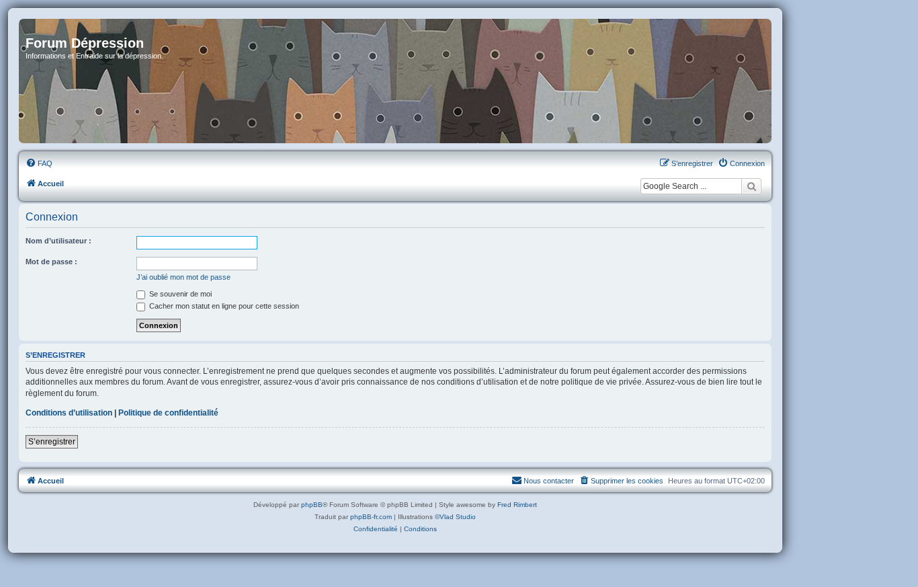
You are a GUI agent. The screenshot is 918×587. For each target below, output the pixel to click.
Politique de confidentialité (168, 413)
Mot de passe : (51, 262)
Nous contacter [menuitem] (549, 481)
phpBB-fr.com (371, 516)
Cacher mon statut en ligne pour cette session (223, 306)
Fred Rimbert (517, 504)
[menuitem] (39, 163)
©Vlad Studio (455, 516)
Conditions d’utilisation (69, 413)
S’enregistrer (51, 441)
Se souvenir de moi (179, 294)
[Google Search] (751, 186)
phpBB (312, 504)
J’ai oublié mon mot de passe (183, 277)
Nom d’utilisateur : (58, 241)
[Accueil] (395, 81)
